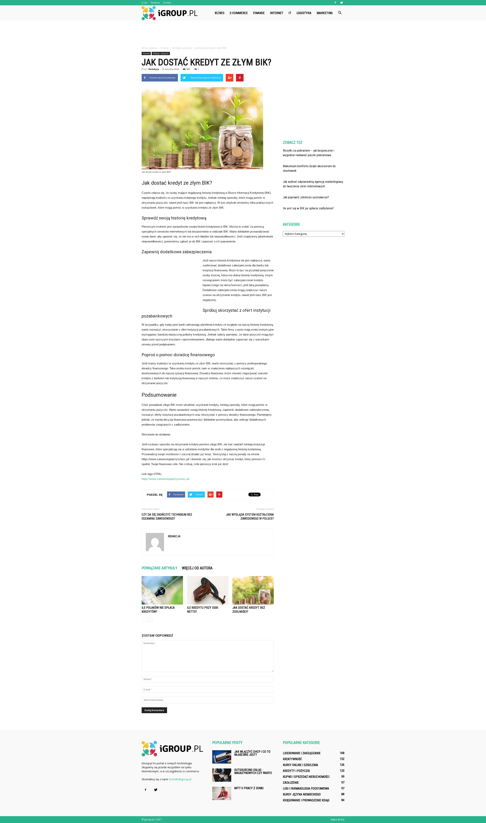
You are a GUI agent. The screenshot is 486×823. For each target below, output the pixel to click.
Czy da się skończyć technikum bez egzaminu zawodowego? (167, 516)
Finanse (259, 13)
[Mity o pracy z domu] (221, 793)
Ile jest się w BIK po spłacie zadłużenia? (308, 208)
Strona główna (149, 48)
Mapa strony (337, 819)
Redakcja (153, 69)
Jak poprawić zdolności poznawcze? (306, 197)
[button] (339, 12)
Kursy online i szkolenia (300, 765)
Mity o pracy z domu (249, 788)
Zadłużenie (291, 782)
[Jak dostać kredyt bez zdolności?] (253, 590)
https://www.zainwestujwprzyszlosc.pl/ (165, 478)
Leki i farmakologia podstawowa (306, 788)
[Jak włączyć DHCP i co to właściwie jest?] (221, 757)
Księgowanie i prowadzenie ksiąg (306, 800)
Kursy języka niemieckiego (302, 794)
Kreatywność (292, 759)
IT (290, 13)
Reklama (155, 2)
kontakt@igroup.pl (180, 779)
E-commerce (239, 13)
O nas (144, 2)
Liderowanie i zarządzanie (301, 753)
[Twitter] (341, 2)
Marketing (325, 13)
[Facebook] (335, 2)
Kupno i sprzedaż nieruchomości (306, 777)
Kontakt (167, 2)
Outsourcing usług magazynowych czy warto (253, 771)
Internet (276, 13)
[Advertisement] (243, 33)
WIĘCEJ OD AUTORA (197, 568)
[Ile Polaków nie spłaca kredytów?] (162, 590)
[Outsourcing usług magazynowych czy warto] (221, 775)
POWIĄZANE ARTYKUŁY (159, 568)
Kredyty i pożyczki (161, 53)
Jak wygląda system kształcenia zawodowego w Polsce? (250, 516)
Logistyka (304, 13)
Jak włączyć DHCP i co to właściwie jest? (252, 753)
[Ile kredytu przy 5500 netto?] (207, 590)
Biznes (219, 13)
